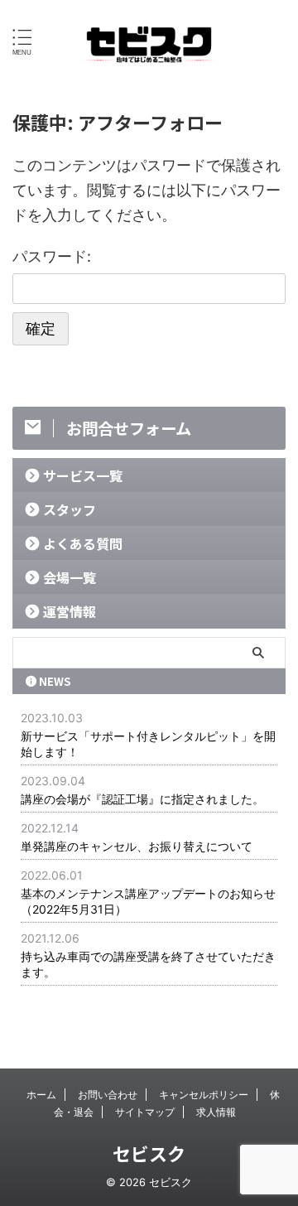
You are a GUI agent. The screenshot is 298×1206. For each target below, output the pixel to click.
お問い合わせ (107, 1094)
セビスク (149, 1153)
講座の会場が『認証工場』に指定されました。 (142, 799)
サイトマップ (145, 1112)
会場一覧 (69, 577)
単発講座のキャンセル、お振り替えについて (136, 846)
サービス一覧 (83, 475)
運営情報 (69, 611)
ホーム (41, 1094)
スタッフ (69, 509)
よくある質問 (83, 543)
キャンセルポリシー (203, 1094)
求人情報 (216, 1112)
